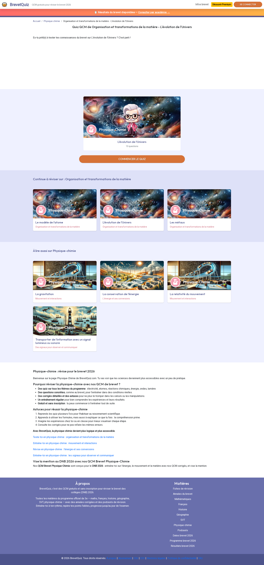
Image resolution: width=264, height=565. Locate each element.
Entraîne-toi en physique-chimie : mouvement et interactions (65, 443)
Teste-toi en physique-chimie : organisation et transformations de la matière (73, 437)
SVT (183, 519)
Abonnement (125, 558)
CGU (136, 558)
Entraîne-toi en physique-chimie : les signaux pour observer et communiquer (73, 455)
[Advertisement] (132, 66)
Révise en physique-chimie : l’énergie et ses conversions (63, 449)
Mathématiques (182, 499)
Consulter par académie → (154, 12)
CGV (142, 558)
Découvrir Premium (222, 4)
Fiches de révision (183, 488)
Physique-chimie (52, 21)
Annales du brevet (182, 493)
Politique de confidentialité (182, 558)
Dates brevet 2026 (183, 535)
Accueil (36, 21)
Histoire (182, 509)
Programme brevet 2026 (183, 540)
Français (182, 504)
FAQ (200, 558)
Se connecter (248, 4)
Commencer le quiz (132, 159)
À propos (111, 558)
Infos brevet (202, 4)
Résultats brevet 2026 (183, 545)
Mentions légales (156, 558)
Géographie (183, 514)
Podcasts (183, 530)
